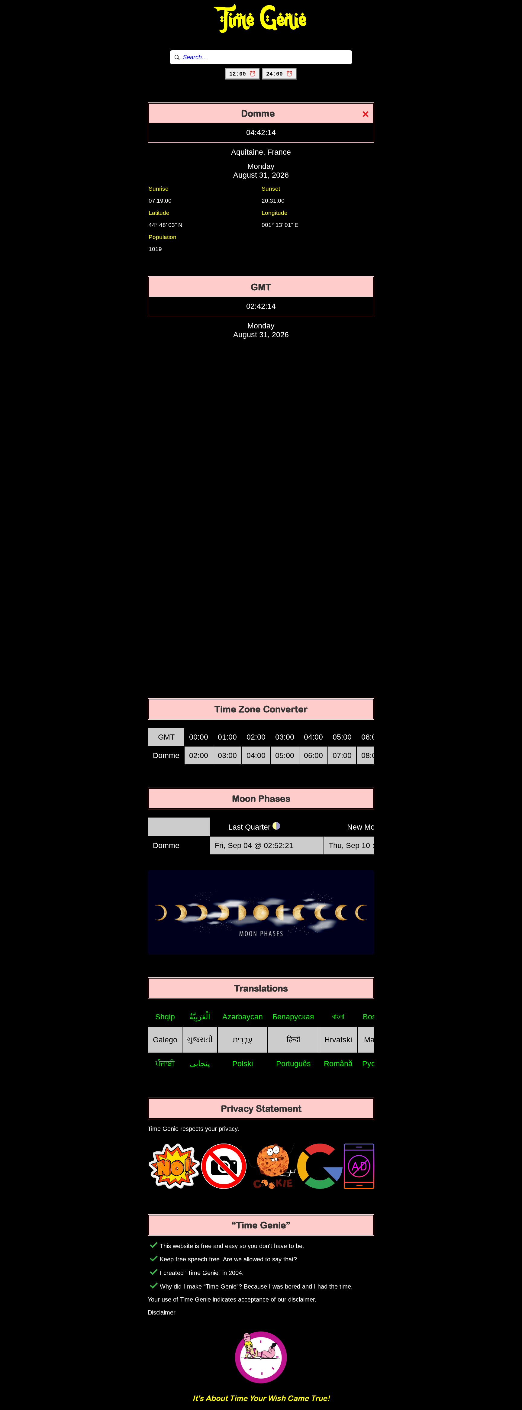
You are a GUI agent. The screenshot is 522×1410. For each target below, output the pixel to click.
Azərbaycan (242, 1016)
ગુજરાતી (200, 1039)
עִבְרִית (243, 1039)
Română (338, 1063)
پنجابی (200, 1063)
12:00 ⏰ (242, 74)
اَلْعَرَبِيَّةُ (199, 1016)
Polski (242, 1063)
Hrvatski (338, 1039)
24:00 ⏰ (279, 74)
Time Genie (261, 20)
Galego (165, 1039)
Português (293, 1063)
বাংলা (338, 1016)
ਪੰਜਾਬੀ (165, 1063)
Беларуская (293, 1016)
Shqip (165, 1016)
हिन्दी (293, 1039)
